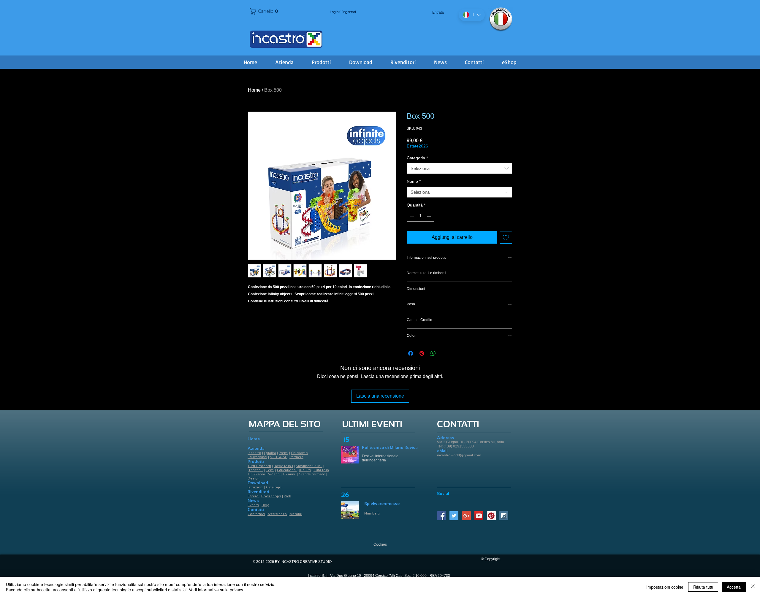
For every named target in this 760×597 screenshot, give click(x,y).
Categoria (417, 157)
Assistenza (277, 514)
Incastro (254, 453)
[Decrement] (411, 216)
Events (253, 505)
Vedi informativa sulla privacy (216, 590)
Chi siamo (299, 453)
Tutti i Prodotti (259, 466)
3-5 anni (258, 474)
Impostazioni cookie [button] (664, 587)
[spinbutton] (420, 216)
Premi (283, 453)
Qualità (270, 453)
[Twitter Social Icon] (453, 515)
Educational (257, 457)
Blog (265, 505)
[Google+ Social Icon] (466, 515)
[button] (265, 11)
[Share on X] (444, 353)
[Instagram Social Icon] (503, 515)
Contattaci (256, 514)
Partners (296, 457)
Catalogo (273, 487)
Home (254, 90)
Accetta (734, 587)
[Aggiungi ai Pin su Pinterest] (421, 353)
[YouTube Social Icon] (478, 515)
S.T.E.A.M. (278, 457)
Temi (270, 470)
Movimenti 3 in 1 (309, 466)
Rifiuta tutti (703, 587)
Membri (295, 514)
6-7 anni (274, 474)
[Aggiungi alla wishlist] (506, 237)
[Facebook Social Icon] (441, 515)
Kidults (305, 470)
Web (287, 496)
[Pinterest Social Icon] (491, 515)
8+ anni (289, 474)
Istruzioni (255, 487)
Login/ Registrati (343, 12)
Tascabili (255, 470)
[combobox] (459, 168)
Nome (414, 181)
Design (253, 478)
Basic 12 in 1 (283, 466)
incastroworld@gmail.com (459, 455)
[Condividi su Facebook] (410, 353)
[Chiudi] (752, 587)
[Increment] (429, 216)
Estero (253, 496)
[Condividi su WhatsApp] (433, 353)
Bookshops (271, 496)
